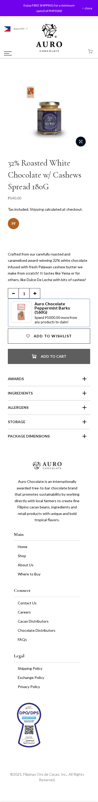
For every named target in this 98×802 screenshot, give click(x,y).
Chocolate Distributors (36, 630)
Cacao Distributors (33, 621)
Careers (24, 612)
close (12, 8)
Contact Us (27, 603)
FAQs (22, 639)
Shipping (37, 209)
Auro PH (18, 28)
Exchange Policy (31, 677)
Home (22, 546)
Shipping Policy (30, 668)
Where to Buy (29, 574)
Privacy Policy (29, 686)
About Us (25, 565)
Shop (22, 556)
